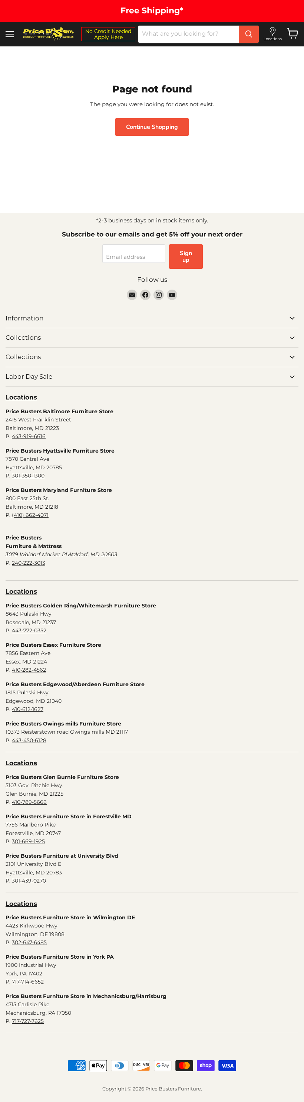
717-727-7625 (28, 1021)
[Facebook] (145, 295)
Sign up (186, 256)
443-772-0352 (29, 630)
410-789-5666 (29, 802)
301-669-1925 (28, 841)
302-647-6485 (29, 942)
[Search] (249, 34)
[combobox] (188, 34)
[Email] (132, 295)
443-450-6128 (29, 740)
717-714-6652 (28, 981)
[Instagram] (158, 295)
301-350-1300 (28, 475)
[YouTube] (172, 295)
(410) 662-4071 (30, 515)
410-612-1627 (27, 709)
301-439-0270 (29, 880)
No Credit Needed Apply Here (108, 34)
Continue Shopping (152, 127)
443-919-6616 (29, 436)
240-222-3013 (28, 563)
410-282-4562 (29, 669)
